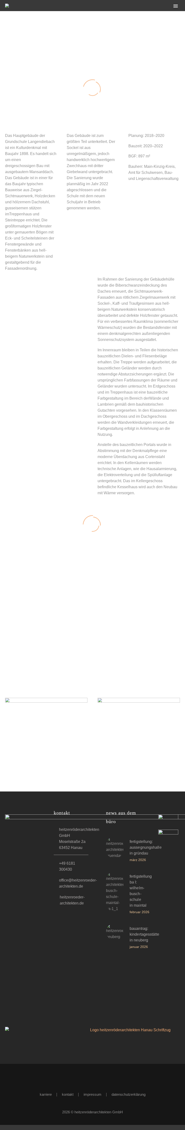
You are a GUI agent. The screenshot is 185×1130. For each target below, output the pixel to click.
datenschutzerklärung (128, 1094)
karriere (46, 1094)
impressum (92, 1094)
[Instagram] (96, 1077)
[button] (73, 816)
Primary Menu (175, 6)
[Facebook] (89, 1077)
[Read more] (112, 851)
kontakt (67, 1094)
